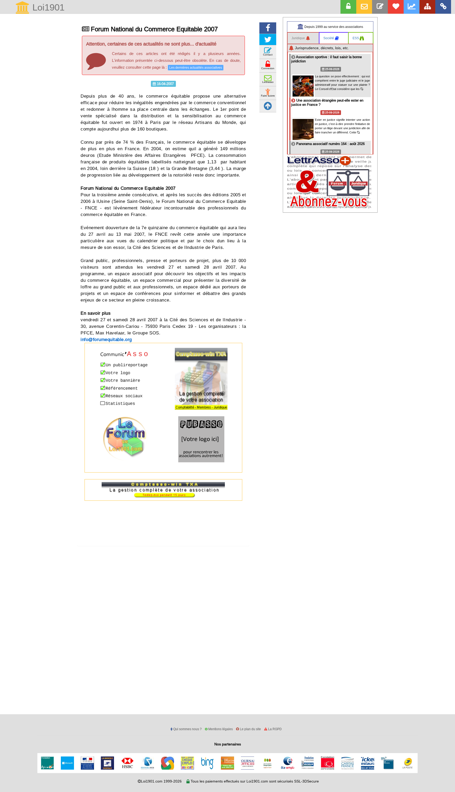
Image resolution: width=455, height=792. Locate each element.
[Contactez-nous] (380, 7)
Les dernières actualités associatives (195, 67)
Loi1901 (47, 8)
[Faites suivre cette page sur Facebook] (267, 28)
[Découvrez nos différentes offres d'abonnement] (396, 7)
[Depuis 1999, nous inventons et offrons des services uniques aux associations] (411, 7)
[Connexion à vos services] (348, 7)
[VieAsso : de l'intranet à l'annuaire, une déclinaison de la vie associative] (443, 7)
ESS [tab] (356, 38)
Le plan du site (250, 729)
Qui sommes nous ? (187, 729)
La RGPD (274, 729)
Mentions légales (220, 729)
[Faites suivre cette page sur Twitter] (267, 39)
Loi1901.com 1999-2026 (161, 781)
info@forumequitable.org (106, 339)
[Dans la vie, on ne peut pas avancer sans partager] (427, 7)
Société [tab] (329, 38)
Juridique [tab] (298, 38)
